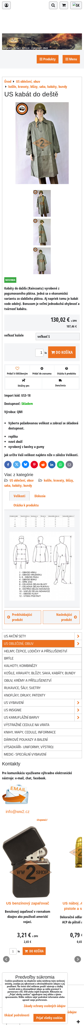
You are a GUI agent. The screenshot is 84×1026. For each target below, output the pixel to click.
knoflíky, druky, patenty (24, 695)
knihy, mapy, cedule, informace (30, 732)
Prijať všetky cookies (49, 1018)
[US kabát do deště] (42, 144)
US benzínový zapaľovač (27, 903)
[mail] (15, 802)
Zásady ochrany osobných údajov (44, 1006)
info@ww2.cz (18, 811)
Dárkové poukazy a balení (26, 739)
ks (46, 353)
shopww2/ (42, 820)
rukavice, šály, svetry (22, 687)
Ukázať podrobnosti (16, 1015)
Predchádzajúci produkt (22, 617)
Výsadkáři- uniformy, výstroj (28, 746)
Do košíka (64, 352)
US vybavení (14, 702)
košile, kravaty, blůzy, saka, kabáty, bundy (39, 673)
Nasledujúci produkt (64, 617)
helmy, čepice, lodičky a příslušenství (35, 651)
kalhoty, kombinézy (20, 665)
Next (77, 959)
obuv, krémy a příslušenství (27, 680)
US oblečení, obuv (22, 480)
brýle (8, 658)
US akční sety (15, 636)
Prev (6, 959)
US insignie (12, 709)
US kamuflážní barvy (21, 717)
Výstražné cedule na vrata (26, 724)
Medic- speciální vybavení (25, 754)
